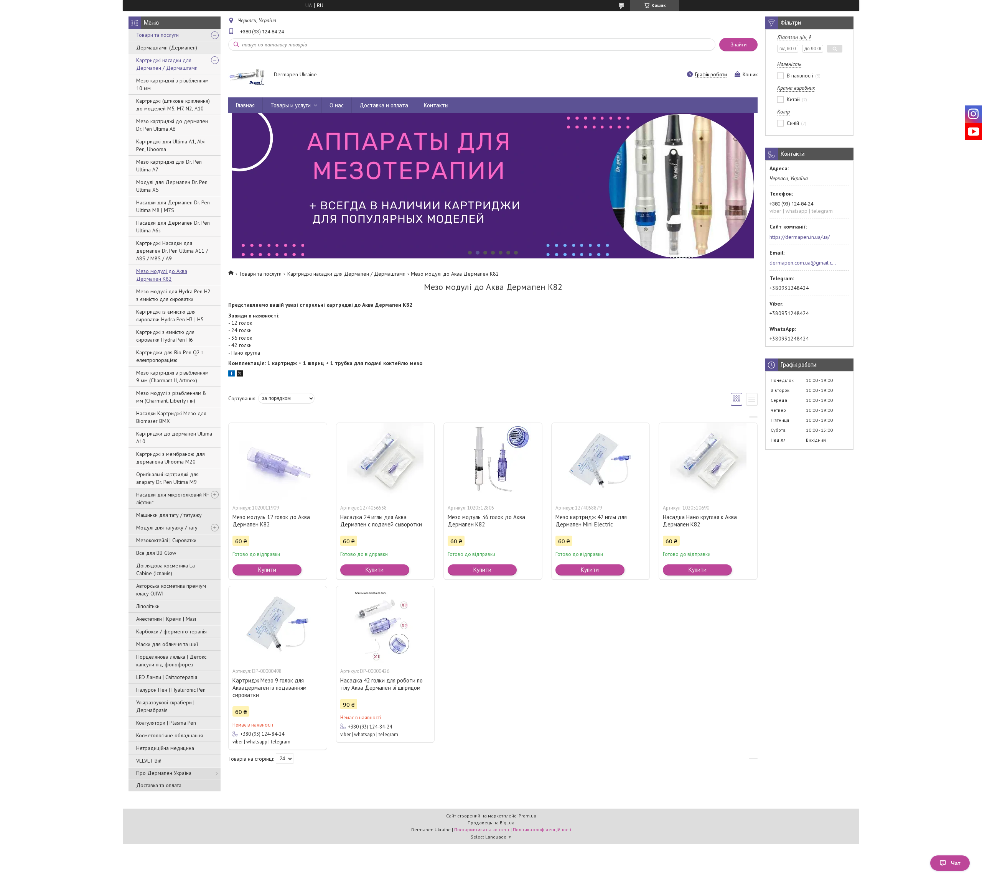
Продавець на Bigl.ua (491, 822)
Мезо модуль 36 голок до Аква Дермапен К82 (486, 520)
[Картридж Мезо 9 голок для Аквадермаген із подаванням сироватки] (278, 624)
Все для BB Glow (156, 552)
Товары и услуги (290, 105)
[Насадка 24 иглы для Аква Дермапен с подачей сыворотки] (385, 461)
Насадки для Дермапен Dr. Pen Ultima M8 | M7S (173, 206)
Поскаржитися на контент (481, 829)
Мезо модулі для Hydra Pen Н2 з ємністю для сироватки (173, 295)
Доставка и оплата (383, 105)
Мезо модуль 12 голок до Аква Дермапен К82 (271, 520)
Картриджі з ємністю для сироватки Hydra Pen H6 (165, 336)
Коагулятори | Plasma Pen (166, 722)
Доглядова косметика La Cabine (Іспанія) (165, 569)
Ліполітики (148, 606)
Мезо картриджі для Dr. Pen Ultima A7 (169, 165)
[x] (240, 374)
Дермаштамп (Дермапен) (166, 47)
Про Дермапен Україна (163, 773)
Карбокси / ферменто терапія (171, 631)
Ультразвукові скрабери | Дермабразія (165, 706)
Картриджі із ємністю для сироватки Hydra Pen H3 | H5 (170, 315)
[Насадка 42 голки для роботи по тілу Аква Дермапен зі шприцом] (385, 624)
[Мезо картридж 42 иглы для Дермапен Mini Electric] (601, 461)
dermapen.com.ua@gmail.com (803, 262)
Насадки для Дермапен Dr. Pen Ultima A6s (173, 226)
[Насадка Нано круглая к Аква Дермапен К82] (708, 461)
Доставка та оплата (158, 785)
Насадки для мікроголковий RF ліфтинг (172, 498)
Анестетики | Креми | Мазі (166, 618)
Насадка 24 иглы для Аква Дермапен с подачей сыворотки (381, 520)
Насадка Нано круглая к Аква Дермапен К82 (700, 520)
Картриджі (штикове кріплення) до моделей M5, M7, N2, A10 (173, 104)
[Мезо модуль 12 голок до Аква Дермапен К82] (278, 461)
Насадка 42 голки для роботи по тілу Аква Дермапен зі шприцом (381, 684)
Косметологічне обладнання (169, 735)
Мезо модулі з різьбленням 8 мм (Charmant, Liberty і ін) (171, 397)
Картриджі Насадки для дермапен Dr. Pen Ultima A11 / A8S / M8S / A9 (172, 251)
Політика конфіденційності (542, 829)
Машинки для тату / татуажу (169, 514)
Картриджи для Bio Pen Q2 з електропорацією (170, 356)
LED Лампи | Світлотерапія (166, 677)
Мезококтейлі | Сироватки (166, 540)
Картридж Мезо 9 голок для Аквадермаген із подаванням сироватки (269, 688)
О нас (337, 105)
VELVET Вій (148, 760)
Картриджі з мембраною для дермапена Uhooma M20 (170, 458)
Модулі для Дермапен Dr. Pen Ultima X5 (172, 186)
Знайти (738, 45)
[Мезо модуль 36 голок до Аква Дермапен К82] (493, 461)
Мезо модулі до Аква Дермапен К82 (161, 275)
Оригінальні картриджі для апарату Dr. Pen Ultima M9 (167, 478)
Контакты (436, 105)
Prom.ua (527, 816)
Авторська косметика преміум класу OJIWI (171, 589)
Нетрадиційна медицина (165, 748)
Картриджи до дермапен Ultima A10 (174, 437)
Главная (245, 105)
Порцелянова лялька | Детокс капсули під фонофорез (171, 660)
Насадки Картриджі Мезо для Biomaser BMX (171, 417)
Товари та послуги (157, 34)
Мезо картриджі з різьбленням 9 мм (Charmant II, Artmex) (172, 376)
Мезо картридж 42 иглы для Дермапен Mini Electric (591, 520)
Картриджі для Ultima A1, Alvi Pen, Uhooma (171, 145)
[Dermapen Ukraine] (247, 75)
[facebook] (231, 374)
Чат (956, 863)
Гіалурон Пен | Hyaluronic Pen (171, 689)
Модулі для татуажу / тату (167, 527)
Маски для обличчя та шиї (167, 644)
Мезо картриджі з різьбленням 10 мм (172, 84)
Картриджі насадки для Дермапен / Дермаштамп (167, 64)
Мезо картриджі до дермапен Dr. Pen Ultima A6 (172, 125)
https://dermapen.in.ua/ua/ (799, 236)
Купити (267, 569)
